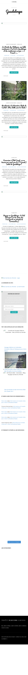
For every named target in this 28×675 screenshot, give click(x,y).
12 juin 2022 (13, 55)
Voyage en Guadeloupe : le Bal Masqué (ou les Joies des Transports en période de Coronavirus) (14, 218)
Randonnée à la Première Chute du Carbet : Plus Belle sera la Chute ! (14, 106)
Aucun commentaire (21, 166)
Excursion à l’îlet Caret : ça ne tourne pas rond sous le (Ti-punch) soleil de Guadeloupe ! (14, 162)
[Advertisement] (14, 256)
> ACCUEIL (14, 1)
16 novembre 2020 (12, 166)
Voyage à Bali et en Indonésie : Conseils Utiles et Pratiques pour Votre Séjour (15, 349)
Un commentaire (20, 55)
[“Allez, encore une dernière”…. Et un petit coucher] (14, 514)
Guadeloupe (19, 44)
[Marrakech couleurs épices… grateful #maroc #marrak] (14, 440)
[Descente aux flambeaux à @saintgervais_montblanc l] (14, 494)
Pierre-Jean (6, 55)
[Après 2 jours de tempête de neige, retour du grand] (14, 473)
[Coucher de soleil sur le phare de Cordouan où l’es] (14, 532)
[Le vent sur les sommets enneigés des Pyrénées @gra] (14, 454)
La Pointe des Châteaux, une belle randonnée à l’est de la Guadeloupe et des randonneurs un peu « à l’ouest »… (14, 49)
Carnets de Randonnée (11, 44)
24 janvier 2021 (13, 110)
